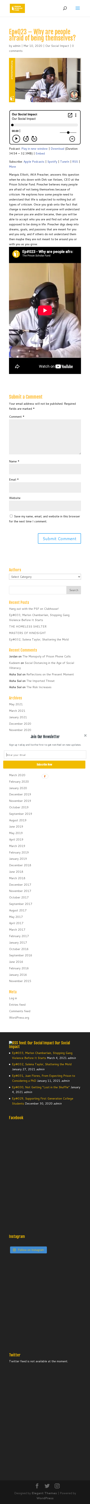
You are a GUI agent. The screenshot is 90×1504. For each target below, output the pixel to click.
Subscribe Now (44, 764)
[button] (45, 737)
